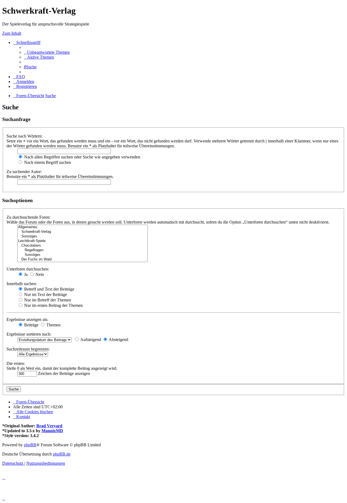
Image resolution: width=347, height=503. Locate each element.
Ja (25, 274)
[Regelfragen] (82, 250)
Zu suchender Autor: (24, 171)
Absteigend (118, 339)
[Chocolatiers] (82, 245)
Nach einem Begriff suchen (47, 162)
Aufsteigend (90, 339)
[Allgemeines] (82, 227)
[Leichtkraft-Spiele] (82, 241)
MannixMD (52, 430)
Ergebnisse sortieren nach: (29, 334)
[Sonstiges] (82, 236)
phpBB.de (61, 454)
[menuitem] (47, 52)
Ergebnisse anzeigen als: (27, 319)
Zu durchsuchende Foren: (28, 217)
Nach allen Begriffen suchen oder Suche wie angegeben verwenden (81, 157)
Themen (52, 325)
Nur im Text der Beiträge (45, 294)
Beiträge (30, 325)
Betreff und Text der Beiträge (48, 289)
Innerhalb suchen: (22, 283)
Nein (39, 274)
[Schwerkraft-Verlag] (82, 232)
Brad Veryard (49, 426)
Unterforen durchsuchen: (28, 269)
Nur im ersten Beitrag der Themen (53, 305)
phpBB (30, 444)
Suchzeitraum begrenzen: (28, 349)
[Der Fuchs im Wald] (82, 259)
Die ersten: (16, 363)
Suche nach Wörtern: (25, 136)
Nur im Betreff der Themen (47, 300)
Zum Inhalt (11, 33)
